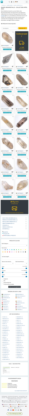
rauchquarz (5, 45)
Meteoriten (5, 228)
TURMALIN (19, 355)
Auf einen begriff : (5, 256)
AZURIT (19, 321)
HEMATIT (5, 335)
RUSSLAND (20, 306)
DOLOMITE (5, 328)
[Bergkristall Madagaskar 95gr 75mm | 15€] (7, 101)
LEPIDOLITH (20, 340)
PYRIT (4, 345)
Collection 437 (22, 28)
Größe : (3, 274)
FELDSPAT (19, 330)
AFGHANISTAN (6, 294)
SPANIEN (19, 297)
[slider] (2, 268)
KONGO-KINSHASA (21, 296)
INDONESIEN (6, 301)
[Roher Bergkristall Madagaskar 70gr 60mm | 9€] (7, 37)
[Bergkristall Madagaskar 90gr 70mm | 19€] (7, 185)
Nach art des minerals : (6, 261)
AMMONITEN (20, 318)
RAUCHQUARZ (20, 347)
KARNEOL (5, 338)
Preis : (3, 266)
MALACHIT (5, 342)
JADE (4, 337)
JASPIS (19, 337)
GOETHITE (5, 333)
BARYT (5, 323)
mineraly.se (17, 407)
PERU (19, 304)
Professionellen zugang (22, 397)
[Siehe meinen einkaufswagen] (14, 2)
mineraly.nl (21, 406)
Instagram (18, 400)
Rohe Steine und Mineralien (9, 218)
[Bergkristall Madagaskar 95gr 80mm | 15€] (21, 58)
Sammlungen (9, 5)
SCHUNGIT (6, 352)
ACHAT (5, 316)
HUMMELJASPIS (20, 335)
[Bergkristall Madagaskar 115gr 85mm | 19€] (7, 143)
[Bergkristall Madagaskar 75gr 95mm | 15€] (7, 122)
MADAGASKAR (20, 302)
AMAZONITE (20, 316)
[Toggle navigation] (27, 1)
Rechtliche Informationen (13, 396)
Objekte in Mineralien (8, 223)
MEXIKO (5, 304)
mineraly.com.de (23, 404)
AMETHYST (6, 318)
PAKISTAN (5, 306)
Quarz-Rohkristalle (18, 5)
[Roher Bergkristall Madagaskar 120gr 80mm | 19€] (21, 164)
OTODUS (19, 344)
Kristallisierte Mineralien (9, 221)
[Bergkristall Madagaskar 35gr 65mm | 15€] (21, 122)
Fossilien (5, 225)
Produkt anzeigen (7, 49)
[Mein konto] (11, 2)
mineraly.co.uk (14, 404)
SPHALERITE (20, 354)
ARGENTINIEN (20, 294)
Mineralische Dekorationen (10, 219)
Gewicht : (4, 270)
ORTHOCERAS (6, 344)
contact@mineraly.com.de (11, 402)
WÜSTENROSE (20, 357)
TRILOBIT (5, 355)
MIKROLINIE (20, 342)
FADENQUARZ (6, 330)
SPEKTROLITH (6, 354)
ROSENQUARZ (6, 350)
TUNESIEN (5, 307)
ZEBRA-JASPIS (6, 359)
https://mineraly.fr (22, 402)
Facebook (12, 400)
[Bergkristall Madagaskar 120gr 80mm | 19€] (7, 164)
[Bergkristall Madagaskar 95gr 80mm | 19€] (21, 143)
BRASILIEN (6, 296)
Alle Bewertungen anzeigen (21, 390)
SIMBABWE (19, 309)
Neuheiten (5, 232)
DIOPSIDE (19, 327)
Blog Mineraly (6, 400)
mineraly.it (6, 406)
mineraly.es (14, 406)
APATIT (19, 320)
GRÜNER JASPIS (20, 333)
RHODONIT (5, 349)
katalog (4, 5)
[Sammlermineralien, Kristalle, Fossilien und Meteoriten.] (2, 1)
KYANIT (19, 338)
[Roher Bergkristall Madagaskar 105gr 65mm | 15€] (7, 79)
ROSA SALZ (19, 349)
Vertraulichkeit (22, 396)
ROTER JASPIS (20, 350)
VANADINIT (5, 357)
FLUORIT (5, 332)
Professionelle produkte (9, 235)
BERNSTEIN (20, 323)
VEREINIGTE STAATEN (22, 307)
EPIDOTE (19, 328)
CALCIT (5, 325)
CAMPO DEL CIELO (21, 325)
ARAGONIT (5, 321)
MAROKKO (6, 302)
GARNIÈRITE (20, 332)
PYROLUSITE (20, 345)
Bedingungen (4, 396)
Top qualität (5, 233)
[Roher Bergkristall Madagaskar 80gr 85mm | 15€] (21, 101)
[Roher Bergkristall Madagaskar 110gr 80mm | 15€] (21, 79)
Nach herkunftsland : (20, 261)
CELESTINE (6, 327)
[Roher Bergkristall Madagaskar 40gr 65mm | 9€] (7, 58)
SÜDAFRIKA (5, 309)
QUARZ (5, 347)
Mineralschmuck (7, 227)
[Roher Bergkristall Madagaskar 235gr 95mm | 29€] (21, 185)
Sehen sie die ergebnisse (14, 286)
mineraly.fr (5, 404)
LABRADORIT (6, 340)
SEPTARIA (19, 352)
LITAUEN (19, 301)
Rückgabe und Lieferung (11, 397)
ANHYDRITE (6, 320)
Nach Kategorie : (5, 243)
